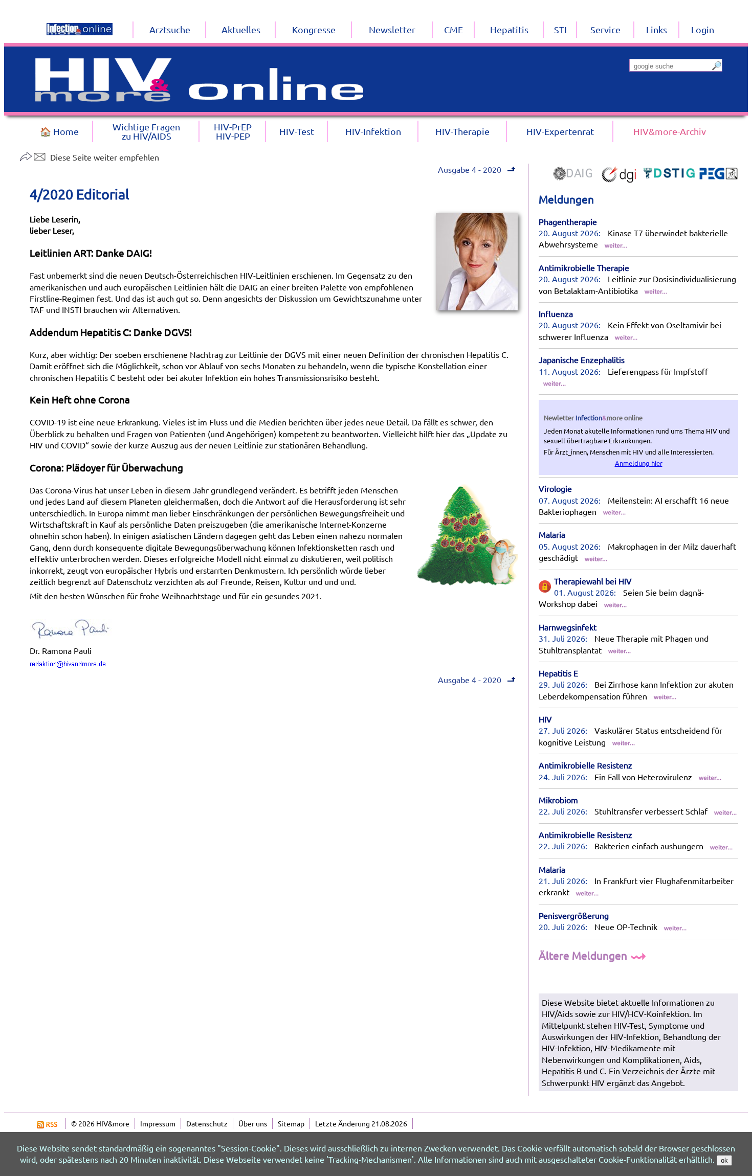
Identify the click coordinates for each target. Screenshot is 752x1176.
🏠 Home (59, 131)
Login (702, 29)
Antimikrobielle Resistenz (585, 765)
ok (724, 1160)
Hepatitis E (558, 673)
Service (605, 29)
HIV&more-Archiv (669, 131)
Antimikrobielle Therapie (584, 267)
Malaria (552, 534)
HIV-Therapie (462, 131)
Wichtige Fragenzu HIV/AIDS (146, 131)
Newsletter (392, 29)
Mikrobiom (558, 800)
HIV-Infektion (373, 131)
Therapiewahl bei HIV (593, 581)
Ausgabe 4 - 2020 (469, 169)
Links (656, 29)
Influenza (556, 313)
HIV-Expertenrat (560, 131)
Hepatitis (509, 29)
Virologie (555, 488)
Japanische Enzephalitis (582, 359)
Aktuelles (241, 29)
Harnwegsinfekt (567, 627)
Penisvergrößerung (574, 915)
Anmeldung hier (638, 463)
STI (560, 29)
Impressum (157, 1123)
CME (453, 29)
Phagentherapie (568, 221)
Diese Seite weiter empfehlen (104, 157)
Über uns (252, 1123)
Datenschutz (207, 1123)
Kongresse (314, 29)
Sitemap (291, 1123)
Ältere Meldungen (584, 955)
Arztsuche (169, 29)
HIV (545, 719)
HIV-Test (296, 131)
